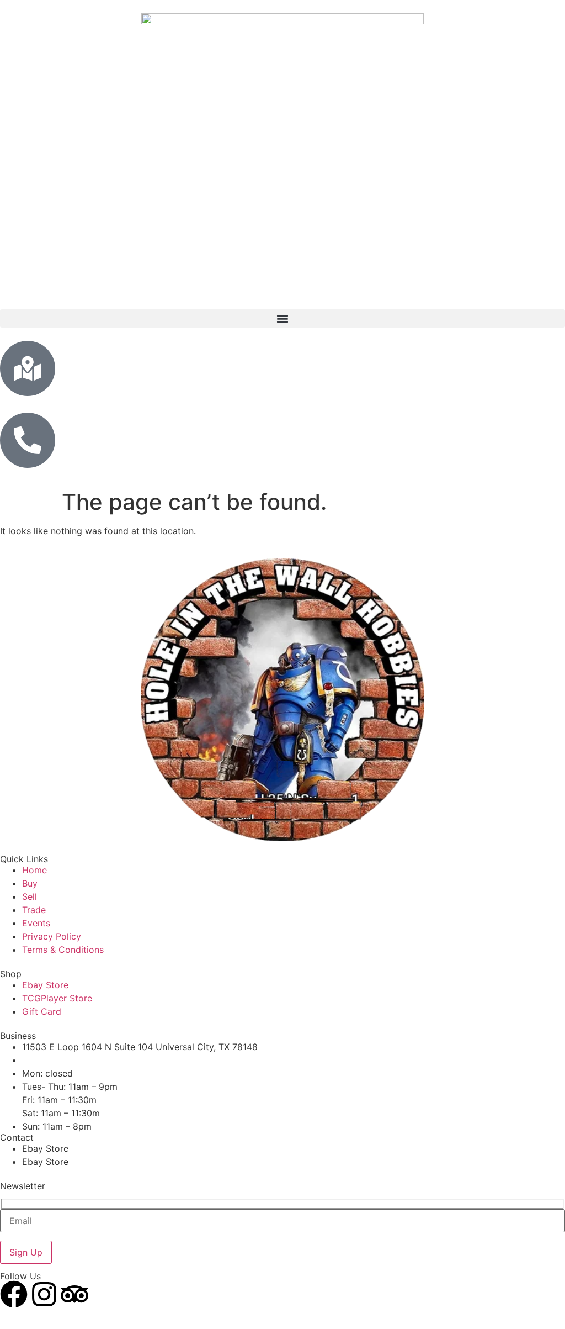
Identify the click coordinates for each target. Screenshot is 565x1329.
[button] (282, 318)
